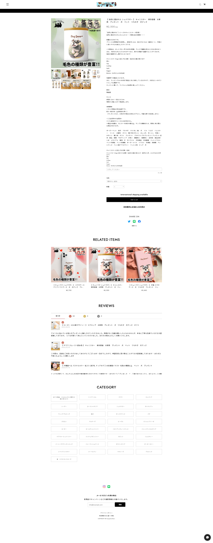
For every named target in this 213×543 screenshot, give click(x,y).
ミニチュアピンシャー (92, 437)
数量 (107, 187)
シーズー (64, 406)
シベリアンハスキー (64, 452)
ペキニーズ (120, 452)
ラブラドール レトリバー (64, 437)
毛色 (107, 178)
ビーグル (120, 421)
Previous (54, 43)
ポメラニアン (149, 406)
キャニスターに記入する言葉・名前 (118, 150)
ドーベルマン (92, 452)
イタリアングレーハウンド (121, 429)
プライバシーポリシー (106, 513)
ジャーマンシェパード (92, 444)
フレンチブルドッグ (64, 414)
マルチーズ (92, 421)
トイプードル (92, 397)
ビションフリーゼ (149, 421)
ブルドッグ (149, 452)
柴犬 (92, 414)
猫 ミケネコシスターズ (64, 459)
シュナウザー (121, 406)
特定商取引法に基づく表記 (106, 516)
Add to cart (134, 200)
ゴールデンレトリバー (92, 429)
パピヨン (64, 421)
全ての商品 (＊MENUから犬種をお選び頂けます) (64, 398)
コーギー (64, 429)
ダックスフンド (120, 414)
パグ (149, 414)
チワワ (121, 397)
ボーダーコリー (149, 444)
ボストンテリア (120, 444)
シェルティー (149, 437)
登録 (120, 504)
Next (97, 43)
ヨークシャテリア (92, 406)
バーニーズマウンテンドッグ (64, 444)
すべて (58, 316)
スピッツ (120, 437)
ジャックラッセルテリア (149, 429)
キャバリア (149, 397)
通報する (134, 226)
